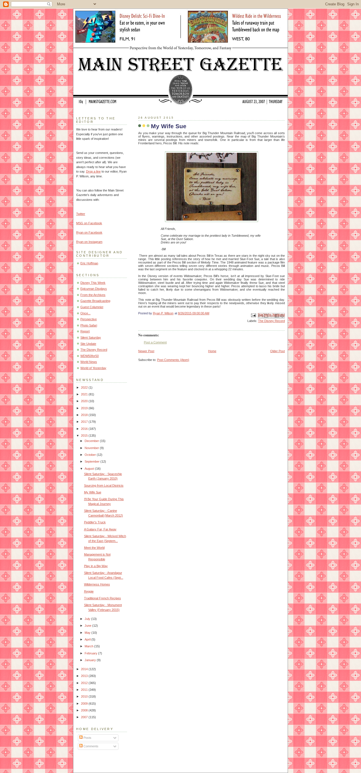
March (89, 646)
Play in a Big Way (96, 566)
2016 (85, 428)
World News (88, 361)
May (88, 632)
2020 (85, 401)
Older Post (277, 351)
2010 (85, 696)
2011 (85, 689)
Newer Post (146, 351)
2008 (85, 710)
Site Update (88, 343)
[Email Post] (253, 315)
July (88, 618)
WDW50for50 (89, 356)
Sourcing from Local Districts (104, 485)
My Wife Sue (92, 492)
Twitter (80, 213)
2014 (85, 669)
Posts (87, 737)
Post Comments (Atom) (173, 360)
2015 (85, 435)
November (92, 448)
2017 (85, 421)
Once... (85, 313)
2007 (85, 717)
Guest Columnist (91, 307)
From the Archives (92, 295)
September (92, 461)
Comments (90, 746)
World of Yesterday (93, 368)
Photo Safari (88, 325)
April (88, 639)
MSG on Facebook (89, 223)
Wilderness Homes (97, 584)
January (91, 660)
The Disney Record (271, 321)
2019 (85, 408)
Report (85, 331)
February (91, 653)
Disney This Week (92, 282)
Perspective (88, 319)
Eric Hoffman (89, 263)
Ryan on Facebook (89, 232)
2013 (85, 676)
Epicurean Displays (93, 288)
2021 (85, 394)
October (91, 454)
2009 (85, 703)
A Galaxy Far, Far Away (100, 529)
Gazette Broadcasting (95, 300)
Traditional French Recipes (102, 598)
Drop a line (93, 171)
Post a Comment (155, 342)
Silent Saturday (90, 337)
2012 (85, 683)
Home (212, 351)
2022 (85, 387)
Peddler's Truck (95, 522)
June (88, 625)
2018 (85, 415)
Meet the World (94, 547)
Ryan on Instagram (89, 241)
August (90, 468)
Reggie (89, 591)
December (92, 441)
